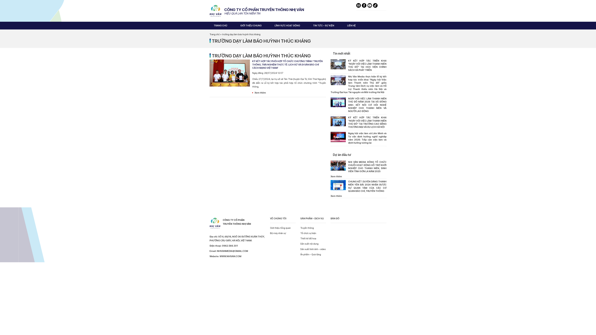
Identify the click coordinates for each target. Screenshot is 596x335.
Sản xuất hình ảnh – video (313, 249)
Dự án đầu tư (342, 155)
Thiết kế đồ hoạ (308, 238)
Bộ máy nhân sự (278, 233)
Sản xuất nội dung (309, 243)
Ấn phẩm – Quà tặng (310, 254)
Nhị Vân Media (216, 11)
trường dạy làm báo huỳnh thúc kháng (261, 41)
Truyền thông (307, 228)
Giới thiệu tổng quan (280, 228)
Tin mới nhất (341, 53)
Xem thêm (260, 92)
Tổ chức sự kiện (308, 233)
